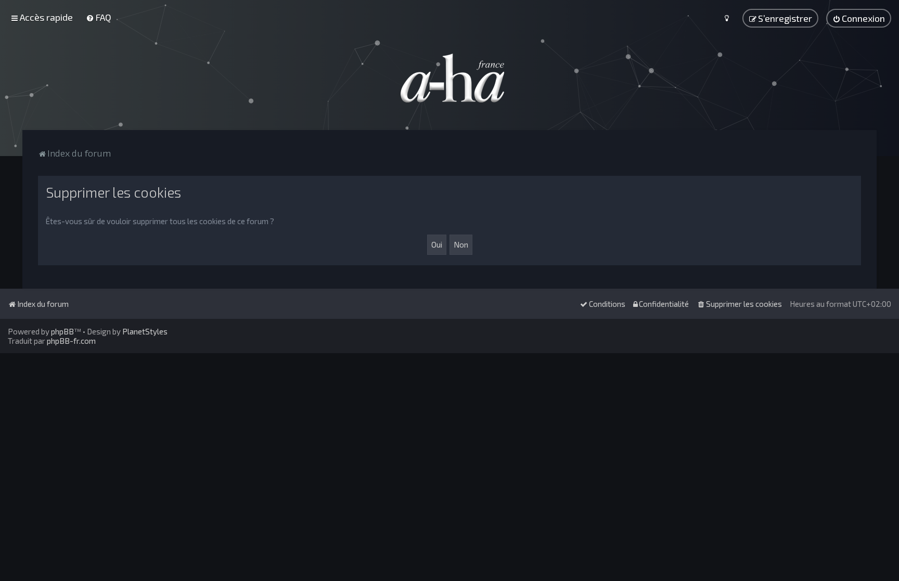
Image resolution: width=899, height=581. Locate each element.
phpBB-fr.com (71, 340)
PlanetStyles (145, 331)
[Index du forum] (449, 78)
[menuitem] (98, 17)
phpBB (62, 331)
